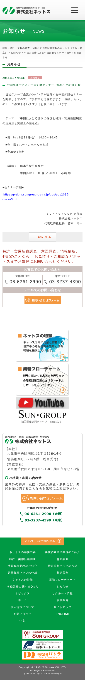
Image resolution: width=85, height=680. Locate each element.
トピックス (22, 593)
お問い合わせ (22, 614)
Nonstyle (56, 673)
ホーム (22, 600)
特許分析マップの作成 (62, 565)
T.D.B (44, 673)
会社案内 (62, 600)
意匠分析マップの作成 (22, 572)
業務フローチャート (62, 579)
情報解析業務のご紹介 (22, 565)
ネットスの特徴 (22, 579)
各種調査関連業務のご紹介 (62, 552)
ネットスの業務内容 (22, 552)
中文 (22, 620)
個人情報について (22, 607)
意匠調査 (62, 559)
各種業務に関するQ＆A (22, 586)
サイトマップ (62, 607)
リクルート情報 (62, 593)
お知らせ (62, 586)
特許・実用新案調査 (22, 559)
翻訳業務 (62, 572)
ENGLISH (62, 614)
